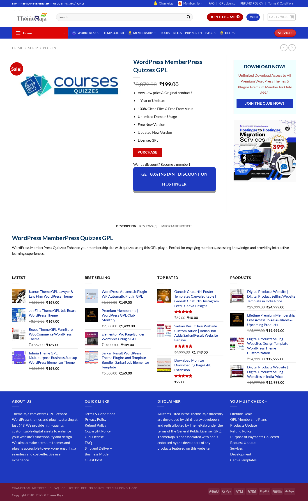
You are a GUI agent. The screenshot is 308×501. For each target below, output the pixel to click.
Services (236, 448)
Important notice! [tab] (176, 226)
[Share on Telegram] (194, 199)
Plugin (49, 48)
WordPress (87, 33)
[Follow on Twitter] (32, 471)
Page (209, 33)
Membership (191, 3)
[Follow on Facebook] (16, 471)
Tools (165, 33)
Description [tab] (126, 226)
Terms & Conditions (281, 3)
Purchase (147, 152)
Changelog (166, 3)
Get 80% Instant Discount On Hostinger (174, 179)
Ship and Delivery (98, 448)
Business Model (97, 454)
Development (240, 454)
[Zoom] (18, 109)
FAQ (211, 3)
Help (228, 33)
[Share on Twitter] (153, 199)
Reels (177, 33)
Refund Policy (95, 425)
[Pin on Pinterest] (170, 199)
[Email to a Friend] (161, 199)
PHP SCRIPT (193, 33)
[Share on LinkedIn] (178, 199)
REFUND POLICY (251, 3)
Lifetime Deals (241, 413)
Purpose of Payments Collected (254, 436)
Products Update (243, 425)
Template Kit (113, 33)
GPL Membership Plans (248, 419)
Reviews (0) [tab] (148, 226)
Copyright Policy (98, 431)
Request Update (242, 442)
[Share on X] (145, 199)
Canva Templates (243, 460)
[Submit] (188, 17)
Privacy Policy (95, 419)
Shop (33, 48)
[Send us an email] (298, 6)
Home (17, 48)
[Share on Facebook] (137, 199)
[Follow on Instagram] (24, 471)
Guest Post (93, 460)
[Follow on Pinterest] (48, 471)
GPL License (227, 3)
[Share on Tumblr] (186, 199)
